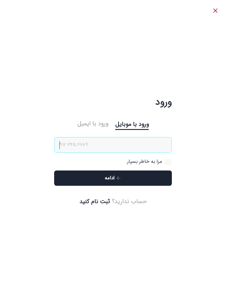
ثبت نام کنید (94, 201)
